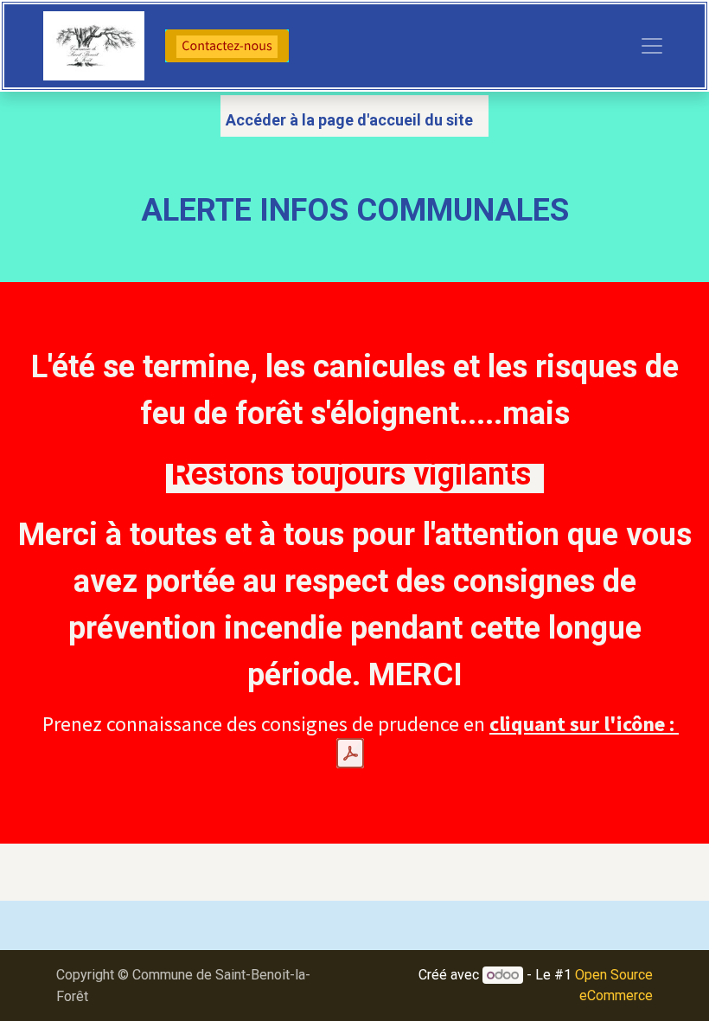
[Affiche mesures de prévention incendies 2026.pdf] (350, 753)
